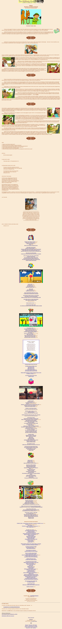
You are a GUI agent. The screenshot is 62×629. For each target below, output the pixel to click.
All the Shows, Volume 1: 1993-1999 (31, 512)
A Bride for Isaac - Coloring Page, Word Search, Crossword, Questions (29, 523)
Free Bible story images (30, 529)
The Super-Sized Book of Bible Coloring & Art (31, 258)
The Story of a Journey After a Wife (31, 430)
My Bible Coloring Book (31, 256)
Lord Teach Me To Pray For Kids (31, 561)
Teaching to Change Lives (31, 577)
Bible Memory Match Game (31, 536)
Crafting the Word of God (30, 290)
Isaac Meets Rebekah (29, 501)
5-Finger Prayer (30, 461)
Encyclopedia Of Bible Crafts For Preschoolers (31, 295)
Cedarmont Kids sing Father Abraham (30, 331)
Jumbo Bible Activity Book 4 (31, 475)
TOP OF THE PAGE (31, 617)
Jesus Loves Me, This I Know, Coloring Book (31, 255)
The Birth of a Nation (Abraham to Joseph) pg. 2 (30, 526)
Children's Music (31, 376)
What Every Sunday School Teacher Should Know (31, 584)
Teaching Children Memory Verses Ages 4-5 (31, 575)
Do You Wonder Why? (30, 513)
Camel (30, 244)
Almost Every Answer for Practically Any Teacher (31, 533)
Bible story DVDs (31, 517)
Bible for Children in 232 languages (30, 534)
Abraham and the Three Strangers (30, 405)
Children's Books (31, 438)
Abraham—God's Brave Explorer (31, 408)
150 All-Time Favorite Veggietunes (31, 369)
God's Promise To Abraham (28, 333)
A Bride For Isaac (30, 462)
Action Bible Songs (31, 367)
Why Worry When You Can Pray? (30, 337)
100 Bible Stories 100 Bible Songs (31, 366)
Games (31, 474)
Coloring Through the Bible (30, 248)
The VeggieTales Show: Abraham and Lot (29, 510)
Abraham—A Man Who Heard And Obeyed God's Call (30, 404)
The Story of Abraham (31, 429)
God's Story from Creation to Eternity (30, 514)
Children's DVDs (31, 518)
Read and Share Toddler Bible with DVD (31, 515)
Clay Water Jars (30, 285)
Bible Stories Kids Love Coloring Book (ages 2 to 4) (31, 250)
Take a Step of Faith (30, 334)
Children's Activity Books (31, 469)
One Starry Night (29, 424)
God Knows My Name (31, 417)
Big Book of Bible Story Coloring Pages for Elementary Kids (31, 251)
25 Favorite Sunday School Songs (31, 375)
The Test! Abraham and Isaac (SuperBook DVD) (31, 509)
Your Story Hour (37, 504)
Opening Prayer (30, 566)
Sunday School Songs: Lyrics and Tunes (30, 572)
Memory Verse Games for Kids (31, 476)
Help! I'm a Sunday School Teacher (31, 553)
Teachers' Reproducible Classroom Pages (31, 574)
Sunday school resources (31, 571)
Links (31, 627)
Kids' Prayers (30, 525)
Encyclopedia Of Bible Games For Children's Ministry (31, 473)
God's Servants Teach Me (31, 548)
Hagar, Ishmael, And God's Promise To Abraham (29, 419)
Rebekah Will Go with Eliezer (29, 503)
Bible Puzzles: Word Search (31, 465)
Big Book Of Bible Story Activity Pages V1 (31, 467)
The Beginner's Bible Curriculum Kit (31, 578)
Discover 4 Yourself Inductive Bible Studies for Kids (31, 409)
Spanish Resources (31, 570)
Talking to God (31, 573)
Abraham (27, 403)
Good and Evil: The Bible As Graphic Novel (31, 418)
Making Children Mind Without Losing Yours (31, 562)
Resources (34, 627)
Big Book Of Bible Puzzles (31, 466)
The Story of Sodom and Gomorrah (31, 432)
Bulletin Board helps (31, 538)
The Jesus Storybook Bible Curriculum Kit (31, 516)
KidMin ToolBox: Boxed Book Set (31, 555)
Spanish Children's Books (31, 441)
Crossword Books (31, 472)
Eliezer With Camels (30, 243)
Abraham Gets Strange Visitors (30, 406)
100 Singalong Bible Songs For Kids (31, 370)
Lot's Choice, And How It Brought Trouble (31, 423)
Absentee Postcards (31, 531)
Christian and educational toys (31, 471)
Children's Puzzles (31, 470)
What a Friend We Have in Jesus (30, 335)
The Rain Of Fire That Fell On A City (31, 428)
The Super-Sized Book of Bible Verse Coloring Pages (31, 259)
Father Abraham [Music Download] (31, 330)
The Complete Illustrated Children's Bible (31, 447)
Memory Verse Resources (31, 564)
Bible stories (31, 437)
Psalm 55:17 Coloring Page (30, 242)
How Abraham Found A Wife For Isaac (31, 421)
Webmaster (31, 619)
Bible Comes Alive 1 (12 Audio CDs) (29, 504)
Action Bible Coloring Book (31, 247)
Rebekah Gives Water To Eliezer (30, 241)
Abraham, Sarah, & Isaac (29, 411)
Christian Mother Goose (29, 364)
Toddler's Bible (31, 450)
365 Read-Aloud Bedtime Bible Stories (31, 446)
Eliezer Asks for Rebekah (29, 502)
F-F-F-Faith (30, 332)
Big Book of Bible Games (31, 537)
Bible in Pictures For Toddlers (31, 436)
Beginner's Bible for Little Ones (31, 435)
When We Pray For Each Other (30, 336)
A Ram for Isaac (31, 400)
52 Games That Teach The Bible (31, 546)
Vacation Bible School (31, 583)
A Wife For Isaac (30, 401)
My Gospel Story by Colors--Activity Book (31, 257)
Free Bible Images (34, 621)
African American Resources (31, 532)
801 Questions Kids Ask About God (31, 530)
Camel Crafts (30, 284)
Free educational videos (30, 547)
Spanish (42, 523)
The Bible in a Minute (30, 373)
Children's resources (30, 586)
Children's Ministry (31, 535)
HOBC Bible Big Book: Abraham (31, 420)
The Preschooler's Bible (31, 449)
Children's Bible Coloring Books (31, 260)
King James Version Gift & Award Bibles (31, 556)
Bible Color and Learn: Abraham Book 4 (31, 245)
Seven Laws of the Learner (31, 569)
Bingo (30, 468)
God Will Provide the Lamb (30, 402)
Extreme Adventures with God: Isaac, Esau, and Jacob (31, 414)
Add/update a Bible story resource (8, 615)
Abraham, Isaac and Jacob (30, 329)
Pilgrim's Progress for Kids (31, 440)
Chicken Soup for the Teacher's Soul (31, 539)
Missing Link (28, 627)
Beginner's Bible (31, 434)
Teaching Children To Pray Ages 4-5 (31, 576)
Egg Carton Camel (30, 286)
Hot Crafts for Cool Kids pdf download (31, 296)
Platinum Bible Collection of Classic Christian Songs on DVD (31, 372)
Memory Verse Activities (30, 563)
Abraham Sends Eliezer (29, 500)
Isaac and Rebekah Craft (30, 287)
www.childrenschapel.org (34, 595)
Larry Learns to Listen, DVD (31, 508)
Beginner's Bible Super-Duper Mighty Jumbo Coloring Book (31, 249)
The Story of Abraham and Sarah (31, 431)
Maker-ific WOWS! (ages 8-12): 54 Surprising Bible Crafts (31, 297)
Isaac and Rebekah (31, 422)
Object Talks (31, 565)
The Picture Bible (29, 448)
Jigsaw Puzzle (30, 460)
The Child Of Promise (29, 427)
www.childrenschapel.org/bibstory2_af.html (9, 614)
